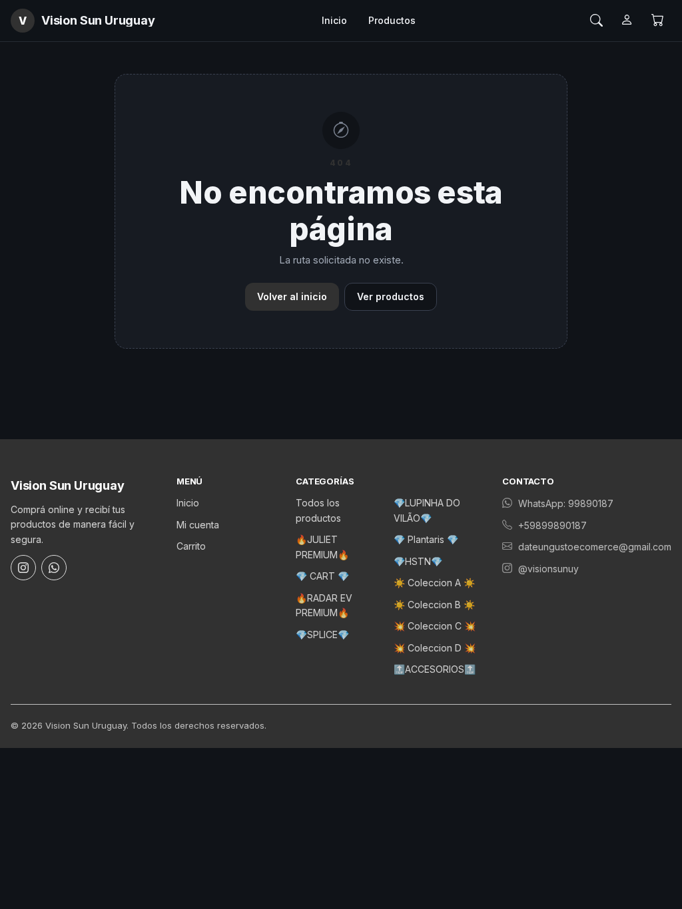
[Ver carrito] (657, 21)
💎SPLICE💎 (322, 634)
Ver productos (390, 296)
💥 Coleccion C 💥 (435, 626)
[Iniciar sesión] (627, 21)
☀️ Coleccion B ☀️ (434, 604)
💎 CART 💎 (322, 576)
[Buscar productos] (596, 21)
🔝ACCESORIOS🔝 (435, 669)
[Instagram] (23, 567)
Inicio (334, 20)
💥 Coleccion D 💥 (435, 647)
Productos (392, 20)
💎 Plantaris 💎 (426, 539)
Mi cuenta (197, 524)
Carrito (191, 546)
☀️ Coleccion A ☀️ (434, 582)
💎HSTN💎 (418, 561)
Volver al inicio (292, 296)
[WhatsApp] (54, 567)
